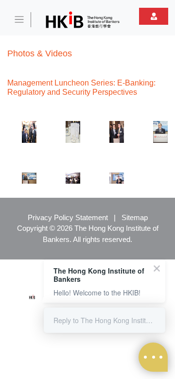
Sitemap (135, 217)
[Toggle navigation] (19, 19)
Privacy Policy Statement (68, 217)
